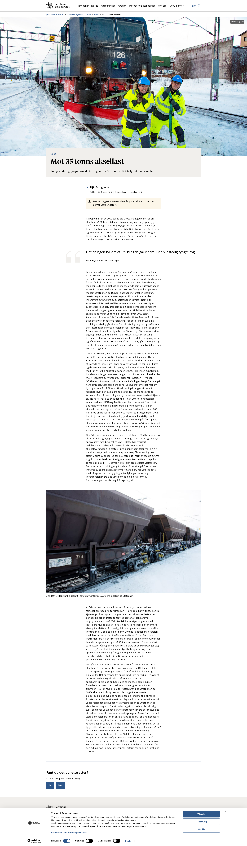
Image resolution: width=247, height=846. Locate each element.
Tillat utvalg (201, 822)
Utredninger (108, 5)
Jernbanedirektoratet (54, 14)
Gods (96, 14)
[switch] (89, 841)
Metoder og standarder (142, 5)
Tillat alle (201, 814)
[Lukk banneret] (225, 812)
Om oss (162, 5)
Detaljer (128, 841)
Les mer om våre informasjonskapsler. (69, 832)
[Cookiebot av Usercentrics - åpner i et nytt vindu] (34, 841)
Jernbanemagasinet (75, 14)
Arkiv (89, 14)
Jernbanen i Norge (88, 5)
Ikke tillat (201, 829)
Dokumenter (177, 5)
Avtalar (122, 5)
